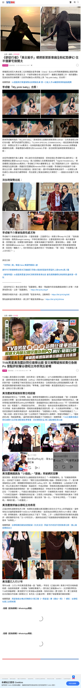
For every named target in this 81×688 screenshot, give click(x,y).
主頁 (5, 54)
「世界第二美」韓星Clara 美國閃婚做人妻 (20, 265)
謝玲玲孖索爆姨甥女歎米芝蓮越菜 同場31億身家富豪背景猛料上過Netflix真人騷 (35, 270)
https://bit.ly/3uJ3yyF (39, 290)
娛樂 (10, 54)
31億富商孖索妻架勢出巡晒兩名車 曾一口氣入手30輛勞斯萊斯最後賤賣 (42, 82)
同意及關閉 (72, 683)
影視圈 (16, 315)
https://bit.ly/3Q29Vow (55, 299)
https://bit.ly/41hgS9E (61, 295)
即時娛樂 (16, 54)
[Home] (10, 2)
